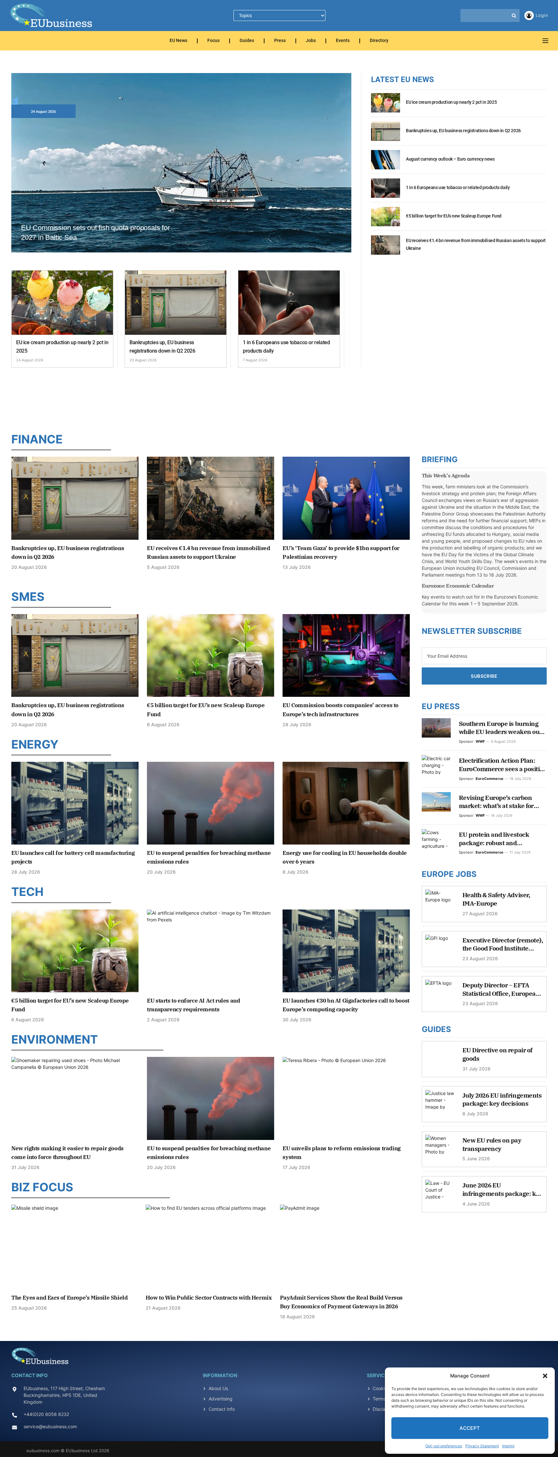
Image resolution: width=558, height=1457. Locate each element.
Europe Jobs (449, 874)
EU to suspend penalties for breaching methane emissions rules (209, 857)
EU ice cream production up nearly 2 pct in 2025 (62, 346)
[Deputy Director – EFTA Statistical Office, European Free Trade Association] (439, 992)
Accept (470, 1428)
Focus (213, 40)
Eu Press (441, 706)
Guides (247, 40)
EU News (178, 40)
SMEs (28, 597)
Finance (37, 439)
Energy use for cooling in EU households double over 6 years (345, 857)
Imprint (508, 1445)
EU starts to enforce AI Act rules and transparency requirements (193, 1005)
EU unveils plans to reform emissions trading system (341, 1153)
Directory (379, 40)
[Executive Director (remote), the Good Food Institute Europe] (439, 948)
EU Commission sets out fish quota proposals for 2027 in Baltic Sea (95, 232)
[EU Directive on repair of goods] (439, 1057)
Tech (27, 892)
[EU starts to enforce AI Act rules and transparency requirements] (210, 950)
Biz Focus (42, 1187)
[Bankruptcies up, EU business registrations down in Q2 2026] (175, 303)
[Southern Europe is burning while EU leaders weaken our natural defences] (436, 728)
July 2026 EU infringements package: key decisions (502, 1099)
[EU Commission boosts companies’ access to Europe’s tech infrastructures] (346, 655)
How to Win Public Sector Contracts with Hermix (209, 1297)
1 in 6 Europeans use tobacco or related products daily (286, 346)
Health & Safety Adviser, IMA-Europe (496, 899)
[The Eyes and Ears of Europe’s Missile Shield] (76, 1247)
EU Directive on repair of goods (497, 1054)
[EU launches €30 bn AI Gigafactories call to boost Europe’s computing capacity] (346, 950)
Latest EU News (402, 79)
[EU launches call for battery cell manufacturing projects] (75, 803)
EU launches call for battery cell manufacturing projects (73, 857)
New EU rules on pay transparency (492, 1144)
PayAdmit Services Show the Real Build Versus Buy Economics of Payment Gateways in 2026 (341, 1302)
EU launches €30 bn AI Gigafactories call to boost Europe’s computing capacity (346, 1005)
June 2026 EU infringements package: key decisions (502, 1189)
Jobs (311, 40)
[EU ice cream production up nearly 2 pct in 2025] (62, 303)
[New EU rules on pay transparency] (439, 1148)
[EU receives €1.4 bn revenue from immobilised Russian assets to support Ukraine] (385, 248)
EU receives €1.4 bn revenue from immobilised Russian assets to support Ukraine (476, 244)
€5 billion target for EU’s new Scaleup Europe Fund (453, 215)
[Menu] (545, 41)
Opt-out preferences (443, 1445)
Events (343, 40)
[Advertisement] (279, 398)
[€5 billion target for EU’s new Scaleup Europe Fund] (385, 220)
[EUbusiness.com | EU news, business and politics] (52, 15)
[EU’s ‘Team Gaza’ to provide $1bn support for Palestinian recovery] (346, 498)
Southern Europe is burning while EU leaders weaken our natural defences (500, 728)
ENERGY (34, 744)
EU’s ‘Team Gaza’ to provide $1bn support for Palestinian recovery (341, 552)
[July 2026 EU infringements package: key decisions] (439, 1103)
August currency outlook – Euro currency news (450, 159)
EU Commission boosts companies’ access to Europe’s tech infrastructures (340, 710)
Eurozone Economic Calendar (458, 585)
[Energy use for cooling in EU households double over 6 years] (346, 803)
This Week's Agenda (446, 475)
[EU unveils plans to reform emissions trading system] (346, 1098)
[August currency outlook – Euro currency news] (385, 163)
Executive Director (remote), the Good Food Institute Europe (502, 944)
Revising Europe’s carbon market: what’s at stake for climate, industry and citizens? (502, 802)
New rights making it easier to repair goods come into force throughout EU (67, 1153)
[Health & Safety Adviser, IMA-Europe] (439, 902)
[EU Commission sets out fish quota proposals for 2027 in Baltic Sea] (181, 170)
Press (280, 40)
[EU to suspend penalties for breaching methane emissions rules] (210, 803)
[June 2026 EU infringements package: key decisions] (439, 1193)
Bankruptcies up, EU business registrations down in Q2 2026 (162, 346)
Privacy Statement (482, 1445)
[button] (545, 1376)
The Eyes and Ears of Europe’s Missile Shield (69, 1297)
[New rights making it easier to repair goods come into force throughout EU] (75, 1098)
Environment (54, 1039)
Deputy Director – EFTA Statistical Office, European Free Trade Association (501, 989)
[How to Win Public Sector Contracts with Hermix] (211, 1247)
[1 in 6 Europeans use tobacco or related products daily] (289, 303)
